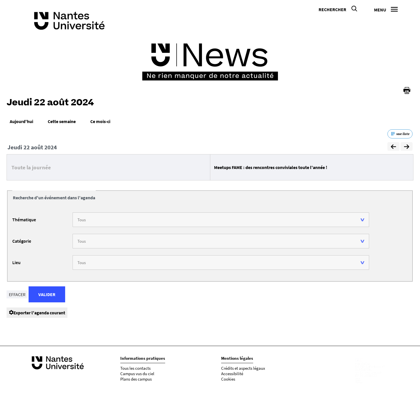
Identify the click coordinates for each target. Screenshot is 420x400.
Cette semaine (62, 121)
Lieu (16, 262)
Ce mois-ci (100, 121)
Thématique (24, 219)
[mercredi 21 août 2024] (393, 147)
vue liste (402, 133)
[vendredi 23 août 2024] (407, 147)
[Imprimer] (407, 91)
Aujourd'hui (21, 121)
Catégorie (21, 241)
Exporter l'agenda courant (39, 312)
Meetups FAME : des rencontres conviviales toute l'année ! (270, 167)
